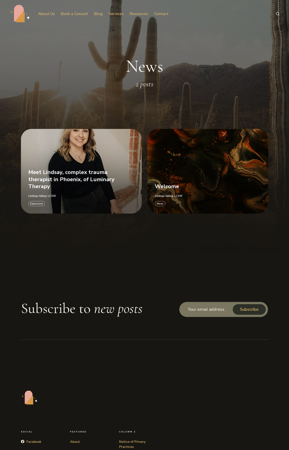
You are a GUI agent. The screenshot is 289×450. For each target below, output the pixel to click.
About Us (46, 13)
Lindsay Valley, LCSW (42, 196)
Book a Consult (74, 13)
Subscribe (249, 309)
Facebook (33, 441)
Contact (161, 13)
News (160, 203)
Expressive (36, 203)
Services (116, 13)
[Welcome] (207, 171)
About (75, 441)
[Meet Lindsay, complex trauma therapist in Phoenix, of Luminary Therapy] (81, 171)
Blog (98, 13)
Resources (139, 13)
